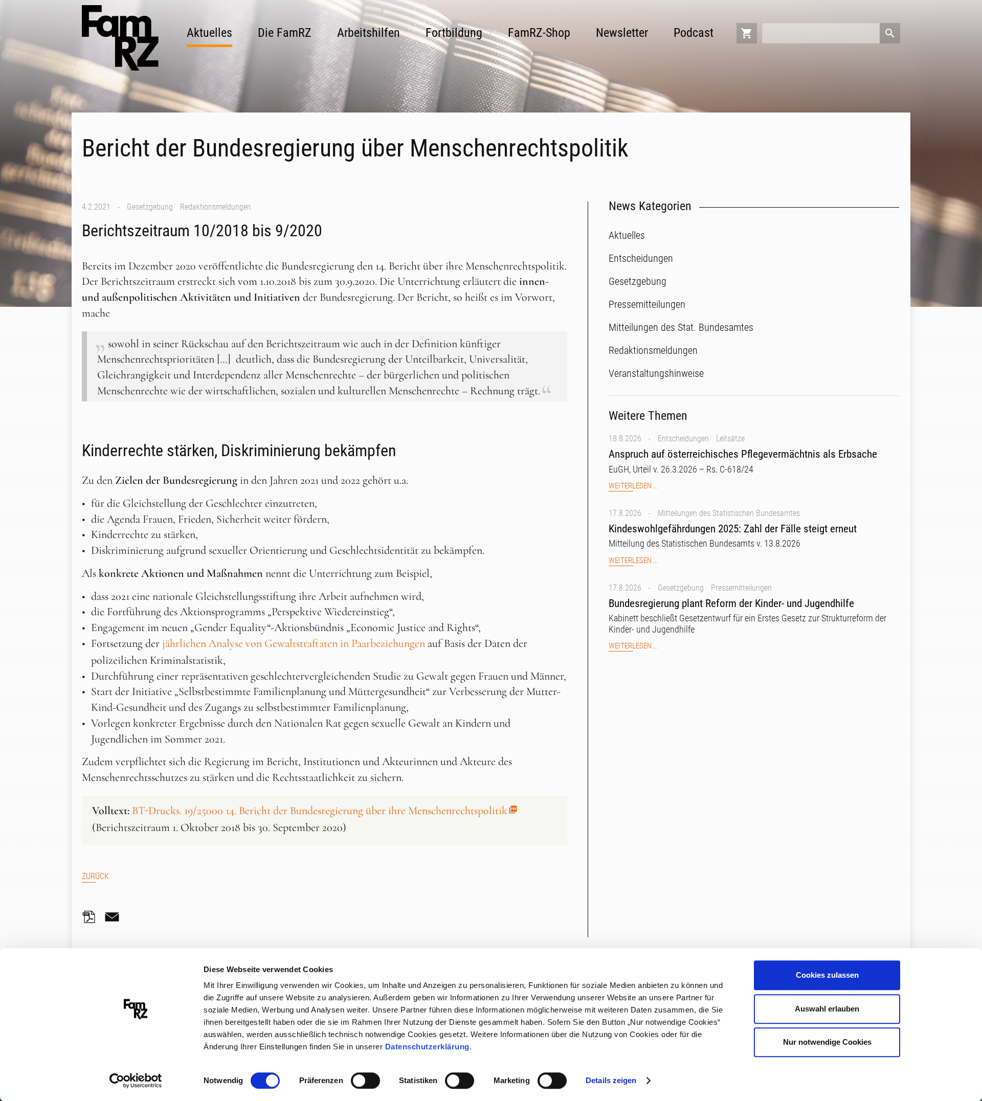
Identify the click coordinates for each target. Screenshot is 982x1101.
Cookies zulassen (827, 975)
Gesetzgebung (150, 207)
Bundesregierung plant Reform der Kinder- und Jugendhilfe (731, 603)
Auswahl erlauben (827, 1008)
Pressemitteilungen (741, 588)
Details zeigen (611, 1080)
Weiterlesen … (633, 486)
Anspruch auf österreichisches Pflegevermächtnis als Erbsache (743, 454)
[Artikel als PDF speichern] (92, 917)
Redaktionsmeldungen (215, 207)
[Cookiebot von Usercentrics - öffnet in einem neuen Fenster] (136, 1081)
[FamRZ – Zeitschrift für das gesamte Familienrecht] (120, 38)
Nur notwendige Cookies (827, 1042)
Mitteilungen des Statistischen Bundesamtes (729, 513)
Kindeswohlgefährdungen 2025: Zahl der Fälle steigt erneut (733, 529)
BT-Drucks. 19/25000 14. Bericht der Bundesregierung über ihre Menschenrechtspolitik (319, 810)
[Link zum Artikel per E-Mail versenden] (114, 917)
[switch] (365, 1080)
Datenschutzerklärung (427, 1046)
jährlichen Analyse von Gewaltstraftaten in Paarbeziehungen (293, 643)
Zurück (95, 876)
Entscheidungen (683, 438)
